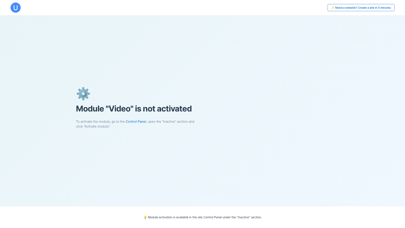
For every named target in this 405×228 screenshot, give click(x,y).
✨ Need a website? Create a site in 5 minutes (361, 7)
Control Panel (136, 121)
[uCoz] (16, 8)
